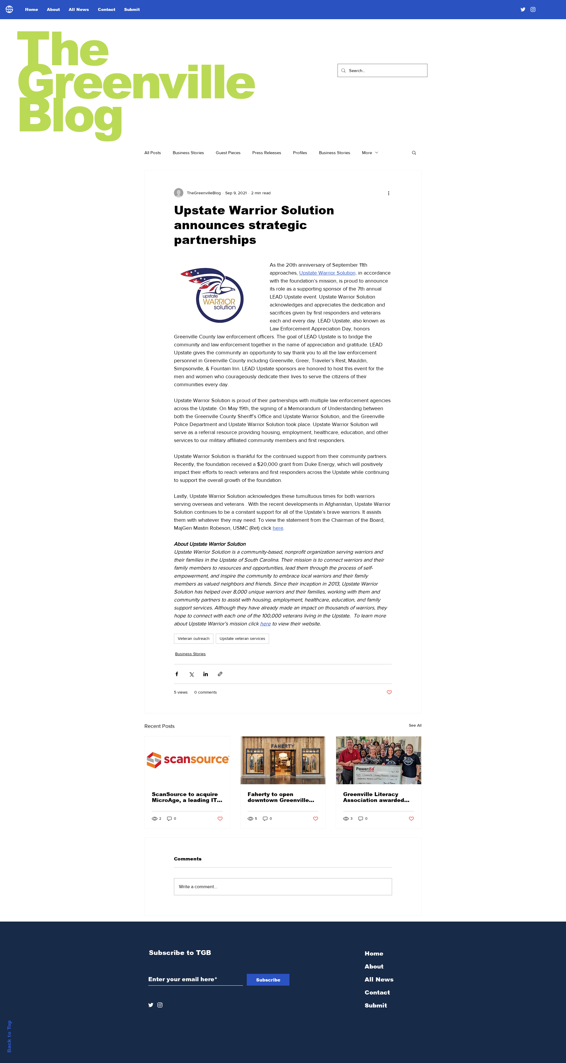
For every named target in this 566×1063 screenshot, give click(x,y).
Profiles (300, 152)
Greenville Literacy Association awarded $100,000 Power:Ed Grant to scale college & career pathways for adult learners (378, 797)
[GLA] (378, 760)
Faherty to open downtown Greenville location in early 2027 (279, 797)
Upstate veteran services (242, 638)
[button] (414, 152)
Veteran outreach (194, 638)
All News (379, 979)
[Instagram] (533, 9)
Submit (376, 1005)
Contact (377, 992)
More (367, 152)
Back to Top (9, 1036)
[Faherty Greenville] (283, 760)
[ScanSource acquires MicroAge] (187, 760)
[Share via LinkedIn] (205, 674)
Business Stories (188, 152)
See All (415, 725)
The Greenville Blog (135, 81)
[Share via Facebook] (177, 674)
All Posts (152, 152)
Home (374, 953)
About (374, 966)
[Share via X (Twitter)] (191, 674)
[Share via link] (220, 674)
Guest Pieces (228, 152)
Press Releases (266, 152)
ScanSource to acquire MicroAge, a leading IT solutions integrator (185, 797)
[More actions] (388, 192)
